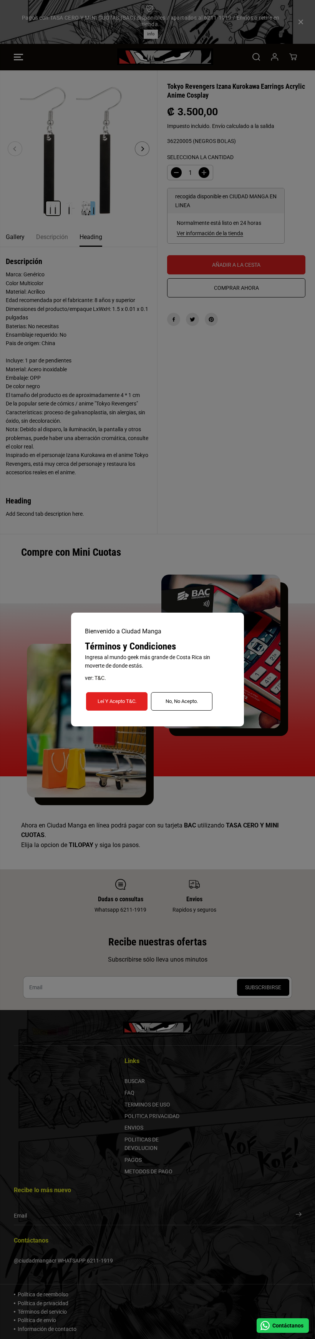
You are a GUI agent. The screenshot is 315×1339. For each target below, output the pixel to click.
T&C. (100, 678)
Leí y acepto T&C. (117, 701)
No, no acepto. (182, 701)
